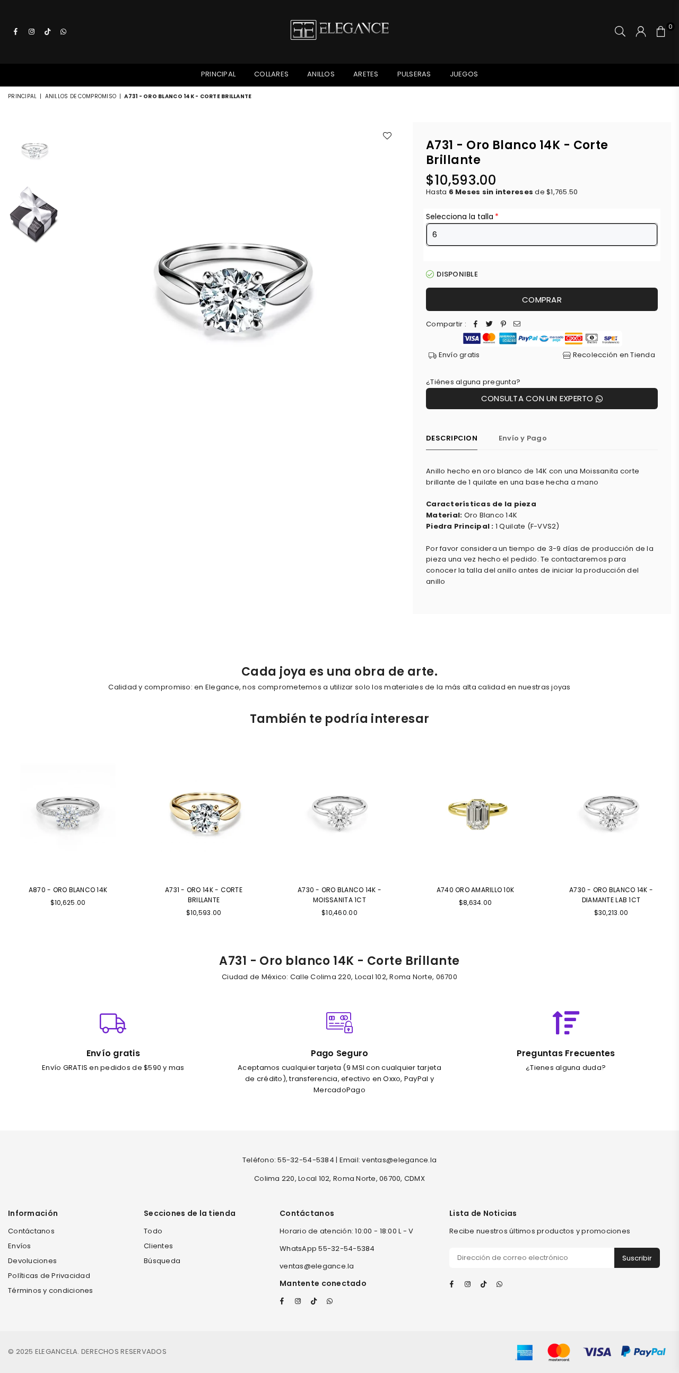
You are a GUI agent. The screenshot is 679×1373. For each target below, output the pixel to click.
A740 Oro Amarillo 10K (475, 889)
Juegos (464, 74)
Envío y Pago (523, 438)
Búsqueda (162, 1261)
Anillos (321, 74)
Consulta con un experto (538, 398)
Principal (218, 74)
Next (390, 288)
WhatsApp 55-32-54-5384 (327, 1249)
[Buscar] (620, 32)
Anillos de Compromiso (80, 96)
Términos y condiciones (50, 1290)
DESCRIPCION (451, 438)
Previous (76, 288)
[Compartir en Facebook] (476, 324)
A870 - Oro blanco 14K (68, 889)
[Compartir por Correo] (517, 324)
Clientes (158, 1246)
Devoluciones (32, 1261)
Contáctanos (31, 1231)
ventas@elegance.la (317, 1266)
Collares (271, 74)
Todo (153, 1231)
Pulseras (414, 74)
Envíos (19, 1246)
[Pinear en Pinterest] (503, 324)
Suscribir (637, 1258)
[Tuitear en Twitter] (490, 324)
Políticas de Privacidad (49, 1276)
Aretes (366, 74)
